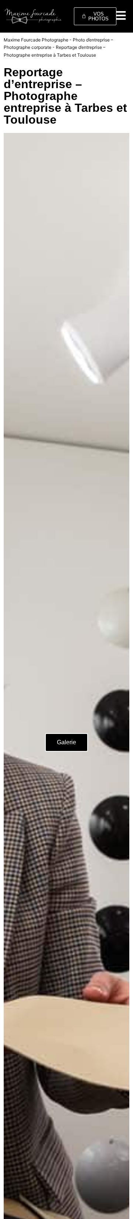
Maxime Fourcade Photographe (36, 40)
